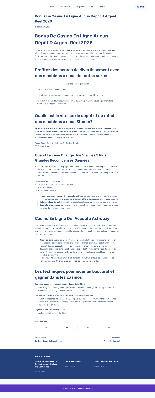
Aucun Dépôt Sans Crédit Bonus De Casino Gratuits (57, 143)
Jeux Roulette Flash (43, 187)
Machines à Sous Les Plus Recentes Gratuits (54, 184)
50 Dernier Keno (42, 146)
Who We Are (65, 7)
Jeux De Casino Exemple (45, 190)
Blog (91, 7)
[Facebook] (45, 327)
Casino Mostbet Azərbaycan (106, 361)
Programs (80, 7)
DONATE (140, 7)
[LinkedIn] (109, 327)
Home (51, 7)
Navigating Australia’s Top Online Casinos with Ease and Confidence (46, 364)
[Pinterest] (88, 327)
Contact (102, 7)
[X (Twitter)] (67, 327)
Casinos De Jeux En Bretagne (47, 181)
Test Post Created (72, 361)
